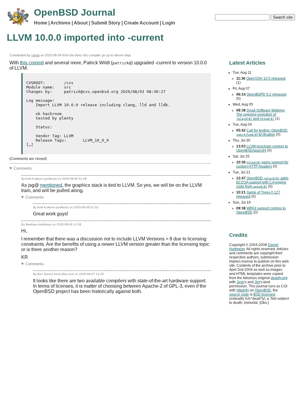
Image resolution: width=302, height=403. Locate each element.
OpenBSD (263, 290)
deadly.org (279, 278)
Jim (257, 282)
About (81, 22)
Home (40, 22)
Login (168, 22)
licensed (264, 294)
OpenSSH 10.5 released (265, 78)
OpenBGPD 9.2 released (266, 94)
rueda (35, 55)
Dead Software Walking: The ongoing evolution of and (260, 114)
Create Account (141, 22)
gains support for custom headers (262, 164)
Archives (60, 22)
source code (239, 294)
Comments (23, 168)
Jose (240, 282)
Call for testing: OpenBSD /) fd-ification (262, 132)
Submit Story (105, 22)
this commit (32, 62)
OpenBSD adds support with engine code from (262, 182)
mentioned (51, 185)
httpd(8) (243, 290)
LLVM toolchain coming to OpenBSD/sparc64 (262, 148)
